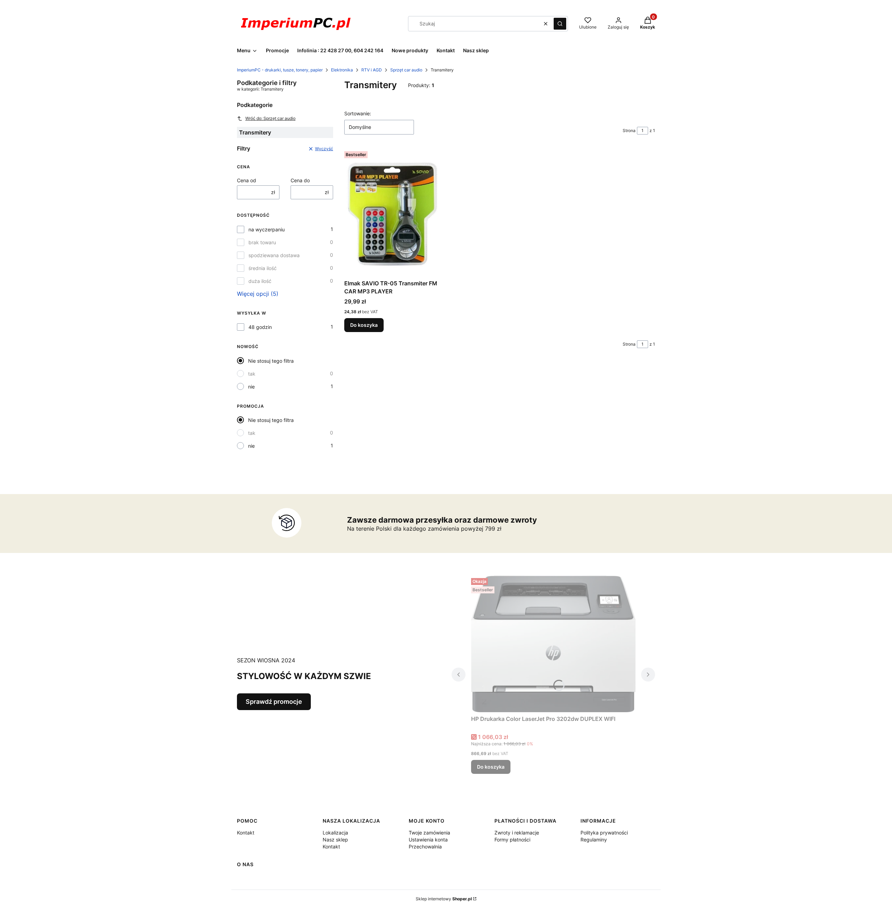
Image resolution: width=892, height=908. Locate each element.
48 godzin (260, 327)
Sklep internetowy (444, 898)
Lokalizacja (335, 833)
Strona (629, 130)
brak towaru (262, 242)
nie (251, 387)
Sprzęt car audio (406, 69)
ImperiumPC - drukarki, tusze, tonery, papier (280, 69)
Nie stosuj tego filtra (271, 361)
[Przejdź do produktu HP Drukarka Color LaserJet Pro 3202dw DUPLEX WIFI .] (553, 643)
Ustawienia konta (428, 839)
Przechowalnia (425, 846)
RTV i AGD (371, 69)
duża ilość (259, 281)
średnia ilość (262, 268)
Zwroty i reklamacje (516, 833)
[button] (560, 24)
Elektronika (342, 69)
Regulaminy (593, 839)
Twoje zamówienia (429, 833)
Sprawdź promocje (274, 701)
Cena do (300, 180)
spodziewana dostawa (274, 255)
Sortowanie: (357, 113)
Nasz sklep (335, 839)
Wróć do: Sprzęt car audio (270, 118)
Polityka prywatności (604, 833)
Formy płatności (512, 839)
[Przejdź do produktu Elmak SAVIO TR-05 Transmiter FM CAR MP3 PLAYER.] (392, 212)
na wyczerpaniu (266, 229)
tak (251, 374)
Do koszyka (364, 325)
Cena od (246, 180)
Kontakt (245, 833)
